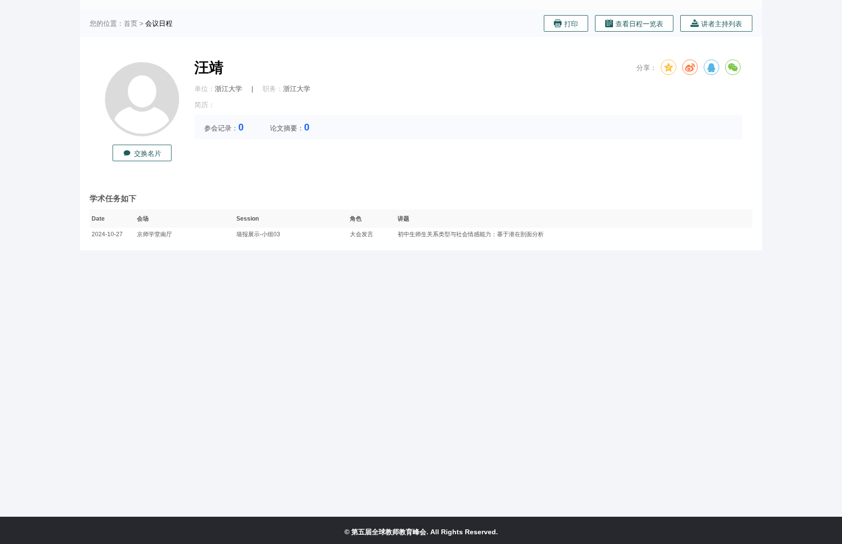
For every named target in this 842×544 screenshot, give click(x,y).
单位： (204, 89)
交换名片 (147, 153)
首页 (130, 23)
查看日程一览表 (639, 24)
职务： (273, 89)
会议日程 (158, 23)
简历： (204, 105)
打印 (571, 24)
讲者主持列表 (721, 24)
